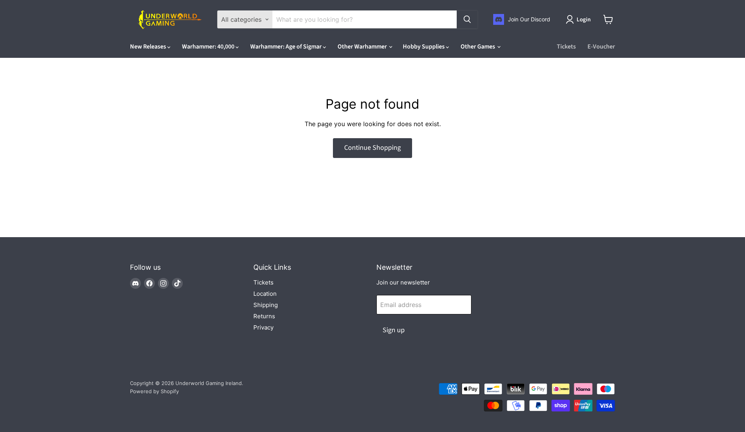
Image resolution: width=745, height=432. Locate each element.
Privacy (263, 327)
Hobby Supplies (424, 46)
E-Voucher (601, 46)
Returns (264, 316)
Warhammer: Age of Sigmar (286, 46)
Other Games (478, 46)
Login (584, 20)
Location (265, 293)
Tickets (566, 46)
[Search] (467, 19)
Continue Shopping (372, 148)
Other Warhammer (363, 46)
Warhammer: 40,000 (209, 46)
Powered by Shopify (154, 391)
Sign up (394, 330)
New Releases (148, 46)
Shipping (265, 305)
